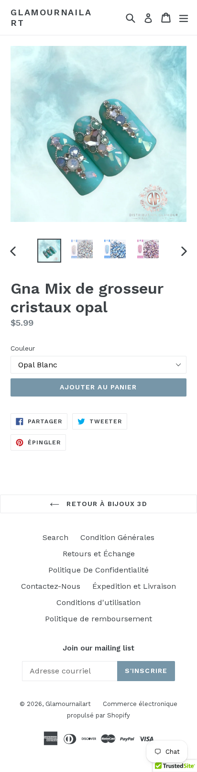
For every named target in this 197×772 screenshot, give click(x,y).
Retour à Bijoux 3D (105, 503)
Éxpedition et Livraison (134, 586)
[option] (49, 250)
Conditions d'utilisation (98, 602)
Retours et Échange (99, 553)
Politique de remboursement (98, 618)
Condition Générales (117, 537)
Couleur (23, 348)
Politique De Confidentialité (98, 569)
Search (55, 537)
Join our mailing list (98, 648)
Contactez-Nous (50, 586)
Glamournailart (51, 17)
